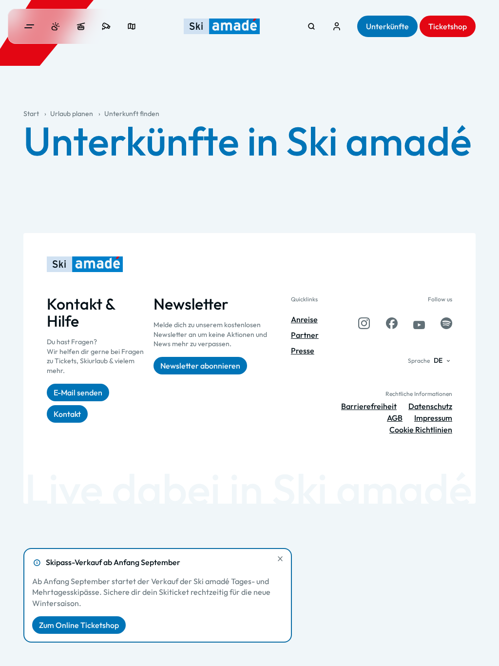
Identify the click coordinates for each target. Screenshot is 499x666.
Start (31, 113)
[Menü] (29, 26)
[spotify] (446, 323)
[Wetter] (55, 26)
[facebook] (392, 323)
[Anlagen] (81, 26)
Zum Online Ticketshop (79, 625)
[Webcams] (106, 26)
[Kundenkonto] (337, 26)
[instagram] (364, 323)
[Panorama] (131, 26)
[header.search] (311, 26)
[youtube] (419, 323)
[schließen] (280, 559)
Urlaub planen (71, 113)
